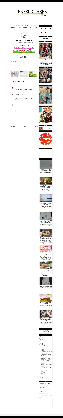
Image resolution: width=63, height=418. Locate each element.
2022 (41, 340)
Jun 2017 (42, 350)
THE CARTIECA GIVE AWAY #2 (45, 360)
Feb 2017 (42, 374)
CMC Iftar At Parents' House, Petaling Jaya (46, 368)
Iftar (40, 387)
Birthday (46, 383)
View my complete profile (47, 128)
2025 (41, 337)
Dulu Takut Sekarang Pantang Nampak (46, 359)
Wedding (48, 395)
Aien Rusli (16, 104)
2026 (41, 336)
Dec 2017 (42, 345)
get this (46, 332)
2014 (41, 377)
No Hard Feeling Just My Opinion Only (44, 391)
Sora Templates (26, 417)
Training (50, 394)
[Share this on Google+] (15, 62)
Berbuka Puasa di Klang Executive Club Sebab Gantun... (46, 363)
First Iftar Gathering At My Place (45, 358)
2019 (41, 342)
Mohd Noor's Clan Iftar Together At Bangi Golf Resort (46, 355)
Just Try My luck (43, 387)
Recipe (45, 394)
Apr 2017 (42, 372)
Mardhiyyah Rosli (17, 94)
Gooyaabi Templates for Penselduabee (36, 417)
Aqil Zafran (42, 383)
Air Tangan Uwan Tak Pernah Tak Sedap (46, 369)
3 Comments (28, 29)
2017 (41, 344)
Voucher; (45, 395)
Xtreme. (51, 395)
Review (47, 394)
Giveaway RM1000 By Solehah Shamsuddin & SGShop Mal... (45, 361)
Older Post (36, 126)
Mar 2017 (42, 373)
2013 (41, 378)
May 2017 (42, 371)
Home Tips (45, 386)
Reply (15, 110)
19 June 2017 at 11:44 (23, 94)
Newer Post (13, 126)
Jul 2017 (42, 349)
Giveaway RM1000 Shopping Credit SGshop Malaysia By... (46, 370)
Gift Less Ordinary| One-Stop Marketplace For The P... (45, 353)
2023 (41, 339)
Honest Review (49, 386)
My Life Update (41, 390)
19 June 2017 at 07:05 (24, 88)
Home (25, 126)
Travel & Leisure (41, 395)
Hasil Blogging (41, 386)
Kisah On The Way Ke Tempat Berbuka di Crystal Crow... (46, 364)
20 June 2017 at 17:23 (20, 104)
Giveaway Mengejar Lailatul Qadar (45, 357)
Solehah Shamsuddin (18, 88)
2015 (41, 376)
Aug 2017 (42, 348)
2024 (41, 338)
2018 (41, 343)
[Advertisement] (45, 403)
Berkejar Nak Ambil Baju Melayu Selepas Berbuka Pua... (46, 352)
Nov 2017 (42, 346)
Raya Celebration (42, 394)
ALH (40, 383)
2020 (41, 341)
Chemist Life (48, 383)
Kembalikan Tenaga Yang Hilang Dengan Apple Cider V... (46, 366)
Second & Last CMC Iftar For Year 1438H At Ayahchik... (46, 356)
